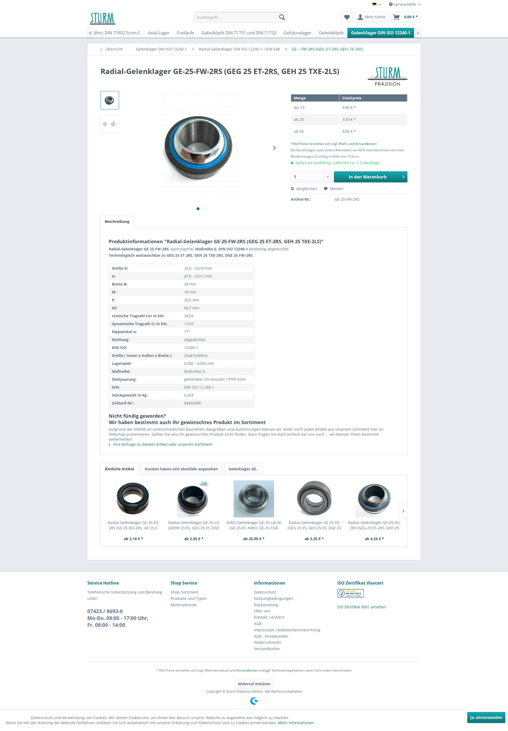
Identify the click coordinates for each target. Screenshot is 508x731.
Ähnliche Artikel (119, 468)
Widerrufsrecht (267, 642)
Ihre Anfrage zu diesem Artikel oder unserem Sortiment (162, 444)
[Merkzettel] (347, 17)
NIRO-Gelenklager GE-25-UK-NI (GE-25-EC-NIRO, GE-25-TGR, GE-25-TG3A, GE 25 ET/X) (253, 525)
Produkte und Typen (189, 598)
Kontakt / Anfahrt (269, 617)
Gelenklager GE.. (243, 468)
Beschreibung (117, 221)
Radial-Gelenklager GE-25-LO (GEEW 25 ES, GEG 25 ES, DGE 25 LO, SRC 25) (193, 525)
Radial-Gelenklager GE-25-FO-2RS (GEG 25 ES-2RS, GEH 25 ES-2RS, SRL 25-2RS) (374, 525)
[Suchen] (282, 17)
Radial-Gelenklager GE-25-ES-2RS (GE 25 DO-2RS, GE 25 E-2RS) (134, 525)
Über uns (262, 610)
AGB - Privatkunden (271, 636)
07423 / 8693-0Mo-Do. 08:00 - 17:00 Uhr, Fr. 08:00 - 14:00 (118, 618)
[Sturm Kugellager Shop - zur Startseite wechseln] (102, 18)
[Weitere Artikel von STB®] (387, 76)
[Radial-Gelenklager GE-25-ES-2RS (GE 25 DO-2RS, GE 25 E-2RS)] (133, 498)
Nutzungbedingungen (273, 598)
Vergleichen (306, 188)
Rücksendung (266, 604)
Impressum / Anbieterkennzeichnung (287, 629)
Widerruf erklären (254, 683)
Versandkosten (267, 648)
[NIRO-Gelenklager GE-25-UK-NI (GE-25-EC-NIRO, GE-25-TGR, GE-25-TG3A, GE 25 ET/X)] (254, 498)
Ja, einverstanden (486, 717)
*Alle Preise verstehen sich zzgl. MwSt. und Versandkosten (334, 143)
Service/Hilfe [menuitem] (405, 4)
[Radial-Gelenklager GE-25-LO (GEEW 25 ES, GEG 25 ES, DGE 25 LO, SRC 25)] (193, 498)
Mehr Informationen (296, 722)
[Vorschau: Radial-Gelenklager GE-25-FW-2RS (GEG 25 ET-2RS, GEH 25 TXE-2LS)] (110, 100)
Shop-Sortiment (184, 592)
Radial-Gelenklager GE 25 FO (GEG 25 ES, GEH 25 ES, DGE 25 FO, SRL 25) (314, 525)
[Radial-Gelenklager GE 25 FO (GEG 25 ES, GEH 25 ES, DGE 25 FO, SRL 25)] (314, 498)
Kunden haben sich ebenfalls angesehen (181, 468)
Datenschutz (265, 592)
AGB (257, 623)
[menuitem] (241, 17)
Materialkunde (184, 604)
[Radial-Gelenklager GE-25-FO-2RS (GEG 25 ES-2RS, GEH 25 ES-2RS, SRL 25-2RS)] (374, 498)
